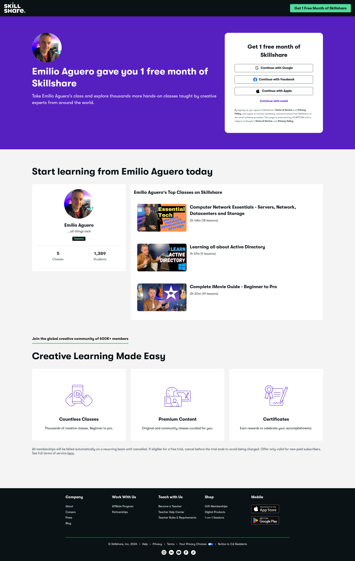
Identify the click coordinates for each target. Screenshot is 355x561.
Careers (71, 512)
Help (145, 544)
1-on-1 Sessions (214, 517)
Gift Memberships (216, 506)
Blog (68, 523)
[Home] (14, 8)
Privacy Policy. (286, 121)
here (70, 453)
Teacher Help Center (171, 512)
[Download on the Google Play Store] (270, 520)
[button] (320, 8)
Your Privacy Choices (192, 544)
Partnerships (120, 512)
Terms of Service (283, 110)
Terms (170, 544)
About (69, 506)
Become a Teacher (170, 506)
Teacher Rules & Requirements (177, 517)
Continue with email (274, 101)
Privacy (157, 544)
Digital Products (215, 512)
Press (69, 517)
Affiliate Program (123, 506)
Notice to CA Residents (232, 544)
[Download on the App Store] (270, 509)
